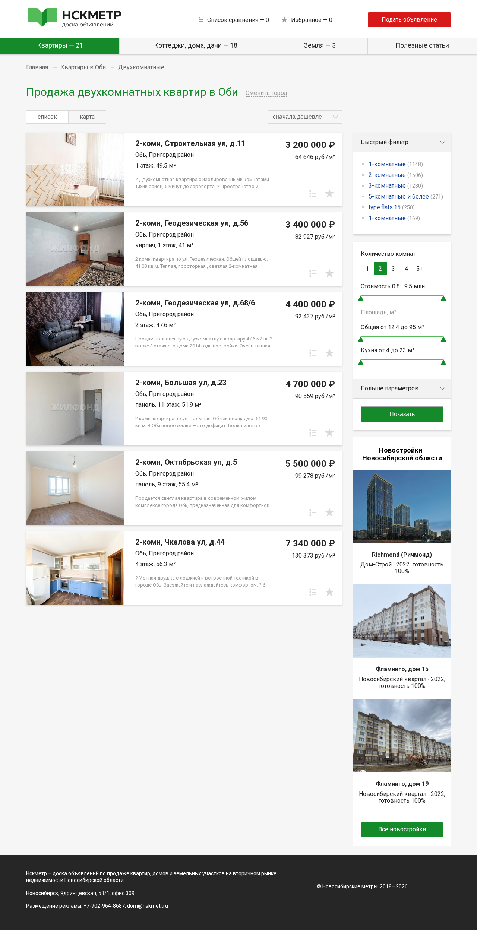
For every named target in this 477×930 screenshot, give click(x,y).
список (47, 116)
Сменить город (266, 92)
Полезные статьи (422, 45)
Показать (402, 414)
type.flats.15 (392, 207)
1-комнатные (396, 164)
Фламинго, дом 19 (402, 783)
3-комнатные (396, 185)
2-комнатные (396, 174)
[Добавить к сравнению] (313, 193)
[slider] (361, 298)
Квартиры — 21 (60, 45)
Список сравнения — (238, 19)
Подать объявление (409, 19)
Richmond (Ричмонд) (402, 554)
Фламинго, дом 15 (402, 669)
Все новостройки (402, 829)
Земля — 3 (320, 45)
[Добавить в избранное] (329, 193)
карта (87, 116)
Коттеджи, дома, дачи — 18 (195, 45)
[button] (305, 117)
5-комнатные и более (406, 196)
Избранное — (311, 19)
